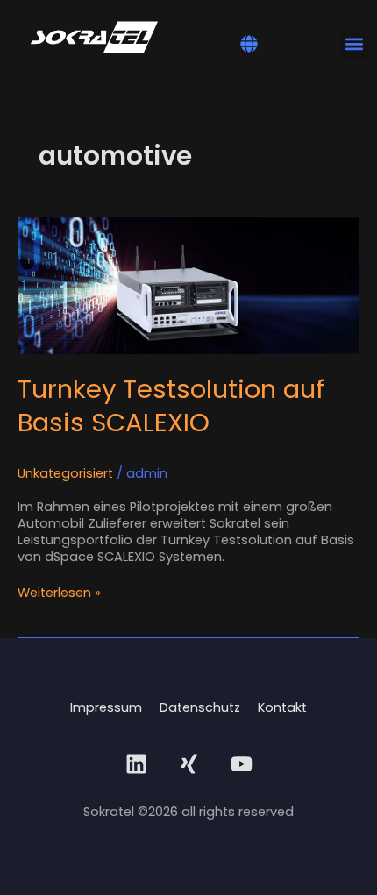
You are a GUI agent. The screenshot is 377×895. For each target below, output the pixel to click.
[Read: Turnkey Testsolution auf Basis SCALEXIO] (188, 285)
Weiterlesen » (59, 593)
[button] (249, 44)
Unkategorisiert (65, 473)
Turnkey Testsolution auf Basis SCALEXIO (171, 405)
